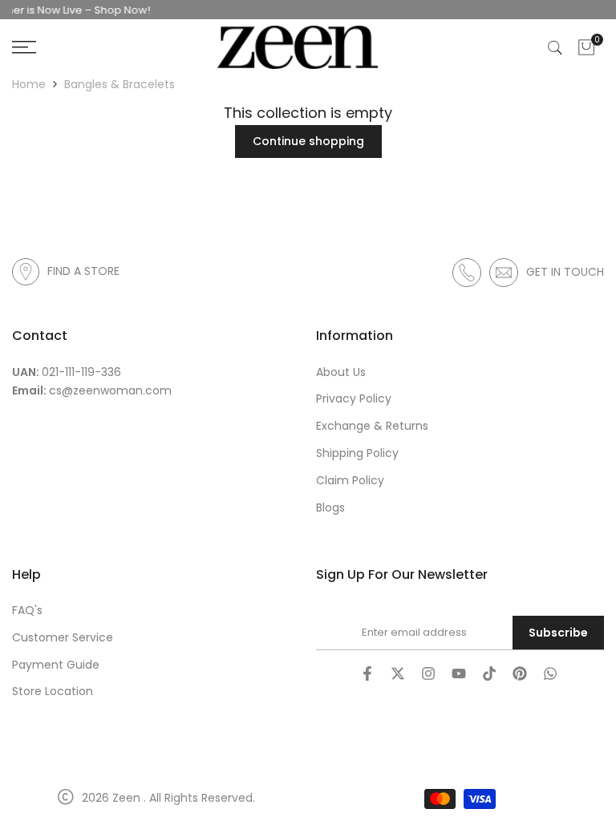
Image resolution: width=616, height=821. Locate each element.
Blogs (330, 507)
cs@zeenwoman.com (110, 390)
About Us (341, 372)
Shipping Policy (357, 453)
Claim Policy (350, 480)
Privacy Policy (353, 398)
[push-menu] (24, 47)
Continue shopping (308, 141)
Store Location (52, 691)
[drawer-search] (555, 47)
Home (29, 84)
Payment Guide (55, 665)
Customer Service (62, 637)
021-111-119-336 (81, 372)
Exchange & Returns (372, 426)
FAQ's (27, 610)
